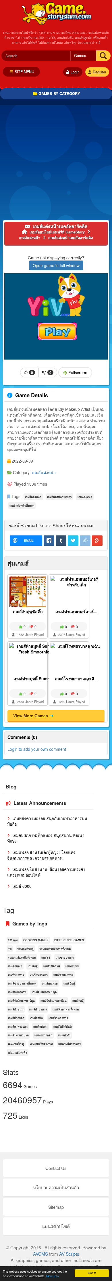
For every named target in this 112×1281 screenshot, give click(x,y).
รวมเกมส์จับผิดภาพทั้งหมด (55, 949)
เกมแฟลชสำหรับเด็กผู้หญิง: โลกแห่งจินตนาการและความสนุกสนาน (41, 855)
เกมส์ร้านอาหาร (58, 1018)
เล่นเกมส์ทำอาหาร (69, 1044)
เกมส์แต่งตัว (40, 1027)
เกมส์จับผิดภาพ (17, 992)
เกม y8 (45, 957)
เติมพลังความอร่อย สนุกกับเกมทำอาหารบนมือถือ (47, 821)
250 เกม (13, 940)
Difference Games (69, 940)
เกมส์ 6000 (21, 886)
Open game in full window (56, 265)
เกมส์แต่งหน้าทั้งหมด (21, 505)
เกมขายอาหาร (65, 957)
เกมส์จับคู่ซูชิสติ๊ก (28, 611)
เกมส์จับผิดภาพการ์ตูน (21, 1001)
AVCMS (40, 1253)
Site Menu (24, 71)
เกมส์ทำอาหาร (38, 1009)
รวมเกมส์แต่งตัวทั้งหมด (22, 957)
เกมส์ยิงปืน (36, 1018)
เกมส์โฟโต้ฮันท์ (62, 1027)
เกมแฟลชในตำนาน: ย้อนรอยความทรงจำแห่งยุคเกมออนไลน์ (46, 872)
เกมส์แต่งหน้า (44, 472)
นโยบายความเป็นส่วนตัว (56, 1187)
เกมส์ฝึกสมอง (16, 1018)
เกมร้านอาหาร (39, 975)
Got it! (92, 1273)
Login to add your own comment (36, 749)
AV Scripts (69, 1253)
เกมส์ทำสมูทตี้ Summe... (35, 678)
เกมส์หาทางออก (18, 1027)
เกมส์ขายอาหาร (63, 975)
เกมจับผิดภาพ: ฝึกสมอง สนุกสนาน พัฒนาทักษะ (45, 838)
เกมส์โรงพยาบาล (18, 1035)
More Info (52, 1276)
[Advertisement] (56, 164)
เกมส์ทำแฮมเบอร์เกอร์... (76, 611)
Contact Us (56, 1168)
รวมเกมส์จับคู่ (25, 949)
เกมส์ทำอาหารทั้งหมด (66, 1009)
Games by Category (59, 93)
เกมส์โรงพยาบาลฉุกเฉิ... (76, 678)
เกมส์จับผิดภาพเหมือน (53, 1001)
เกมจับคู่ (33, 966)
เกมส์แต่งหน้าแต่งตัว (59, 497)
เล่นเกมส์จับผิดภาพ (41, 1044)
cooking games (36, 940)
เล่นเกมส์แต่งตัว (17, 1052)
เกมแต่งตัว (64, 1035)
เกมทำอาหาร (16, 975)
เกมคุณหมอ (15, 966)
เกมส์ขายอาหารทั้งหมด (22, 983)
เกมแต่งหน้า (85, 497)
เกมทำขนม (72, 966)
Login (75, 72)
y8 (9, 949)
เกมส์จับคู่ (69, 983)
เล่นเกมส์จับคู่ (16, 1044)
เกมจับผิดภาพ (51, 966)
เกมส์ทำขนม (15, 1009)
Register (99, 72)
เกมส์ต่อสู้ (78, 1001)
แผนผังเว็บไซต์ (56, 1226)
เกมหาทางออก (43, 1035)
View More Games (31, 716)
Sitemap (56, 1207)
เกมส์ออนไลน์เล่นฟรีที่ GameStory (56, 12)
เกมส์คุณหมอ (50, 983)
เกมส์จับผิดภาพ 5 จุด (44, 992)
